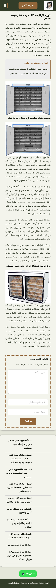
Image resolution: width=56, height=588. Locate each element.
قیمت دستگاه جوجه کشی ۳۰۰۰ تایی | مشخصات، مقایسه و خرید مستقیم (20, 458)
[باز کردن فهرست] (5, 5)
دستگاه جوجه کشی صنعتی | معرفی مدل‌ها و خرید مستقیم (19, 444)
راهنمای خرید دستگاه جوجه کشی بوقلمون (19, 511)
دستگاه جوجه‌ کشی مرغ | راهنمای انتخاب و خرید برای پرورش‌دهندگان (19, 555)
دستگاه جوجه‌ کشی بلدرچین (19, 545)
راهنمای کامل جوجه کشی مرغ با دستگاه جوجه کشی (20, 536)
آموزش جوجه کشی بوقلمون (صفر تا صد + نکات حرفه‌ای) (19, 500)
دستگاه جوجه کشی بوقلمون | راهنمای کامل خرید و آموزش (19, 523)
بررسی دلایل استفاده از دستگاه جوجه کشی (28, 69)
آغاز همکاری (28, 5)
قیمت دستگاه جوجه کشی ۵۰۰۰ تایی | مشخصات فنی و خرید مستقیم (19, 487)
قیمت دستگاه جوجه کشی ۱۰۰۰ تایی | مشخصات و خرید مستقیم (19, 473)
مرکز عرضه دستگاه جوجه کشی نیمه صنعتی (28, 74)
